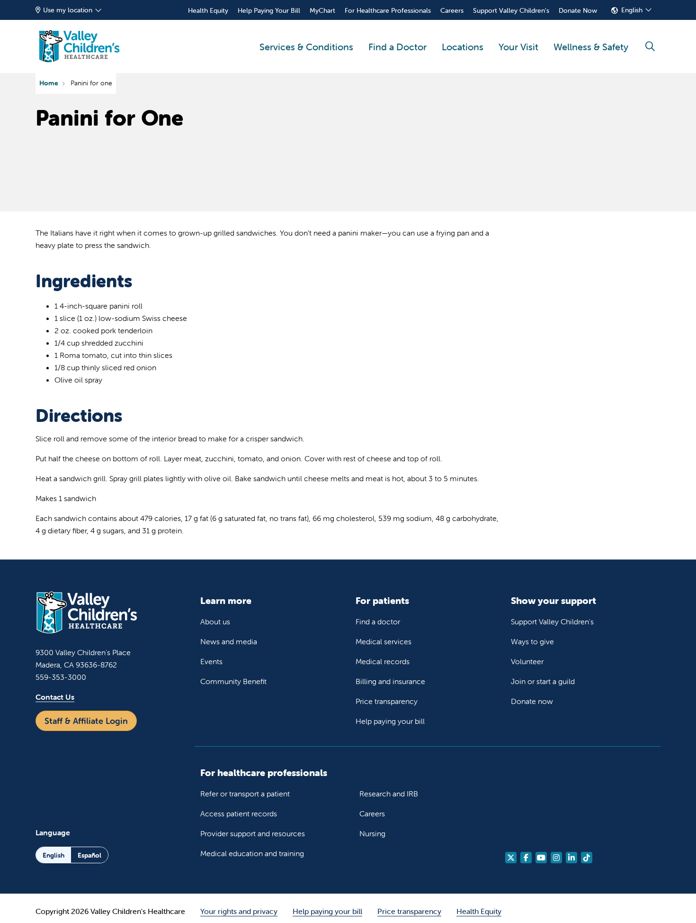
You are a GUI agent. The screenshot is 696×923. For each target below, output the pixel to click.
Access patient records (238, 813)
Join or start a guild (543, 681)
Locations (462, 47)
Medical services (383, 641)
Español (89, 855)
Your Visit (518, 47)
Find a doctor (378, 621)
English (631, 10)
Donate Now (578, 10)
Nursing (372, 833)
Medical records (383, 661)
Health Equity (208, 10)
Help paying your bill (390, 721)
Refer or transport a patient (245, 793)
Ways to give (532, 641)
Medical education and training (252, 853)
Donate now (532, 701)
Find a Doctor (397, 47)
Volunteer (527, 661)
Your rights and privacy (238, 911)
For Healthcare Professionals (388, 10)
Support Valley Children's (511, 10)
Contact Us (55, 697)
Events (211, 661)
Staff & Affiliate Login (86, 720)
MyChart (322, 10)
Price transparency (387, 701)
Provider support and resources (252, 833)
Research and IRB (388, 793)
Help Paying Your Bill (269, 10)
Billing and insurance (390, 681)
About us (215, 621)
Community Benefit (233, 681)
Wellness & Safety (590, 47)
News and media (228, 641)
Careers (452, 10)
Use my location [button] (67, 10)
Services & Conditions (306, 47)
